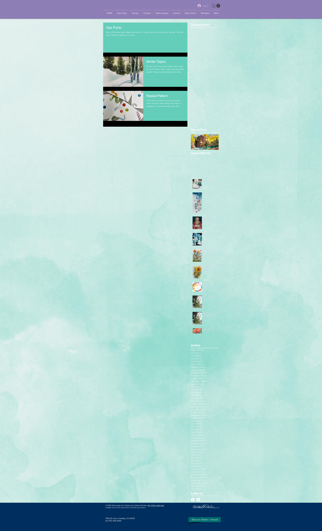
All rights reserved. (156, 505)
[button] (216, 6)
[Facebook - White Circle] (193, 499)
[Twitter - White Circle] (198, 499)
